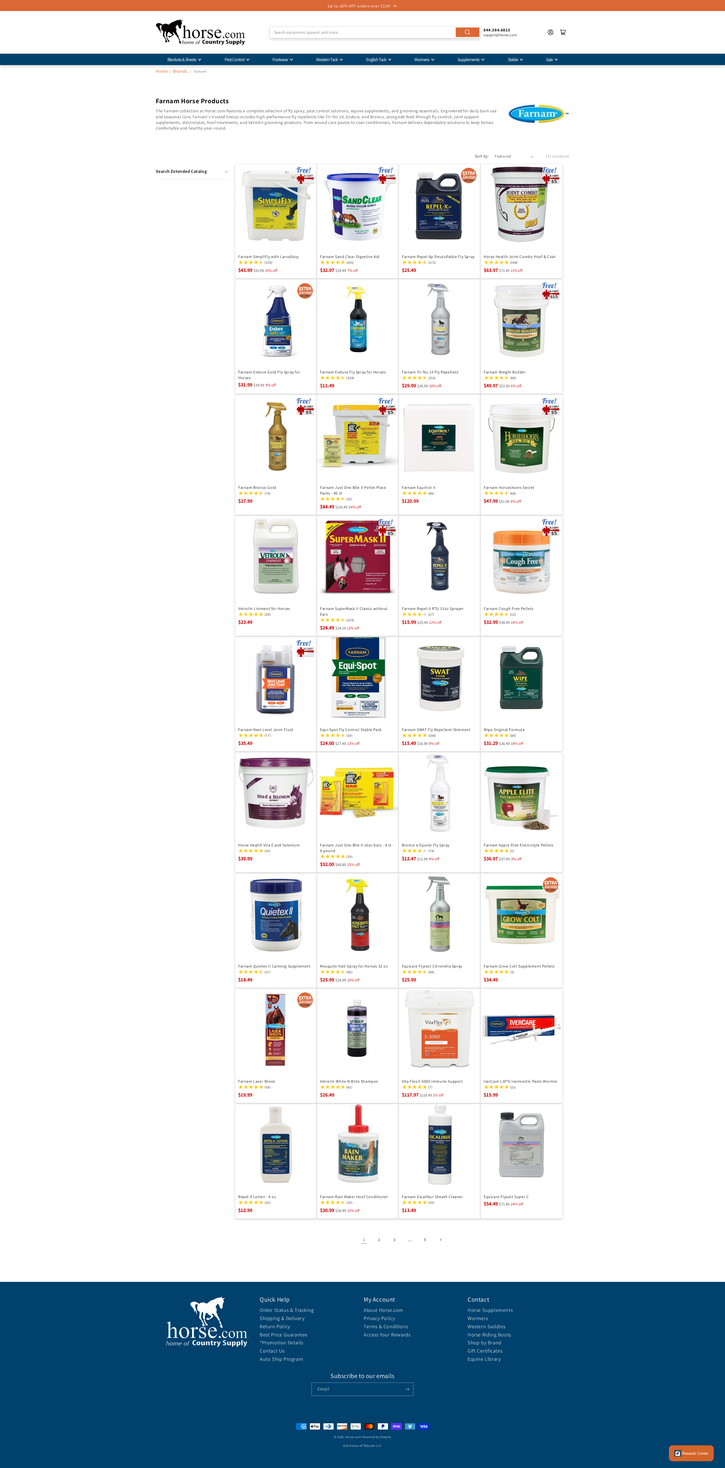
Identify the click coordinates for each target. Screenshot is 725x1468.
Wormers (421, 60)
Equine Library (484, 1359)
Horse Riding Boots (489, 1334)
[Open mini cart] (563, 32)
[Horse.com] (201, 32)
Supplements (468, 60)
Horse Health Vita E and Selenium (269, 845)
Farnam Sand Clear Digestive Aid (349, 256)
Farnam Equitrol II (419, 487)
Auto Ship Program (281, 1359)
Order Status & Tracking (287, 1310)
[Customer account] (550, 32)
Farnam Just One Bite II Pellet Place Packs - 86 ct (353, 490)
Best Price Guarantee (284, 1334)
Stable (513, 60)
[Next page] (440, 1239)
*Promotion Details (281, 1342)
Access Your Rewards (387, 1334)
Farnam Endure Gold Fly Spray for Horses (269, 374)
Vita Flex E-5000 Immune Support (432, 1081)
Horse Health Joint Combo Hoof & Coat (520, 256)
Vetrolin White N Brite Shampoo (349, 1081)
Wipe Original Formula (504, 729)
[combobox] (375, 32)
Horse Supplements (490, 1310)
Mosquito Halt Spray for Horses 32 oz (354, 966)
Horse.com (353, 1437)
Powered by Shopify (376, 1437)
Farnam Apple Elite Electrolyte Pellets (519, 845)
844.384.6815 (496, 30)
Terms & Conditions (386, 1326)
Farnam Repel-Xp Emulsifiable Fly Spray (438, 256)
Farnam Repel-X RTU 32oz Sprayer (433, 608)
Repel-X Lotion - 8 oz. (257, 1196)
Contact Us (272, 1350)
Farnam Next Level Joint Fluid (265, 729)
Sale (549, 60)
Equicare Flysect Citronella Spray (432, 966)
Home (162, 71)
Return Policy (275, 1326)
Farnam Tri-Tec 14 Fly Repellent (430, 372)
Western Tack (327, 60)
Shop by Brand (485, 1342)
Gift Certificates (485, 1350)
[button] (192, 171)
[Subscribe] (407, 1389)
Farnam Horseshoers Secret (509, 487)
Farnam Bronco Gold (257, 487)
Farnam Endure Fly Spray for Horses (353, 372)
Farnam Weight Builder (505, 372)
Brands (180, 71)
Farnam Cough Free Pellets (509, 608)
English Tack (376, 60)
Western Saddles (487, 1326)
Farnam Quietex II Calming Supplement (274, 966)
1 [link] (364, 1240)
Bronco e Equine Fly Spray (425, 845)
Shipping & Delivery (282, 1318)
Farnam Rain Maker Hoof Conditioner (354, 1196)
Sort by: (482, 156)
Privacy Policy (379, 1318)
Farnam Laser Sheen (257, 1081)
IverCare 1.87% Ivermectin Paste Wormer (521, 1081)
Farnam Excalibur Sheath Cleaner (432, 1196)
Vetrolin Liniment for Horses (264, 608)
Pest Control (234, 60)
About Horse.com (383, 1310)
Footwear (280, 60)
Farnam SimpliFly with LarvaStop (268, 256)
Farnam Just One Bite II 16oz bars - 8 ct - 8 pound (357, 847)
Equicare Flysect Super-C (506, 1196)
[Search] (467, 32)
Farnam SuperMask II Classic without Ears (354, 611)
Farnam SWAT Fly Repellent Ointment (436, 729)
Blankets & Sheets (181, 60)
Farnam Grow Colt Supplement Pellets (519, 966)
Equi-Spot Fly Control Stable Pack (351, 729)
